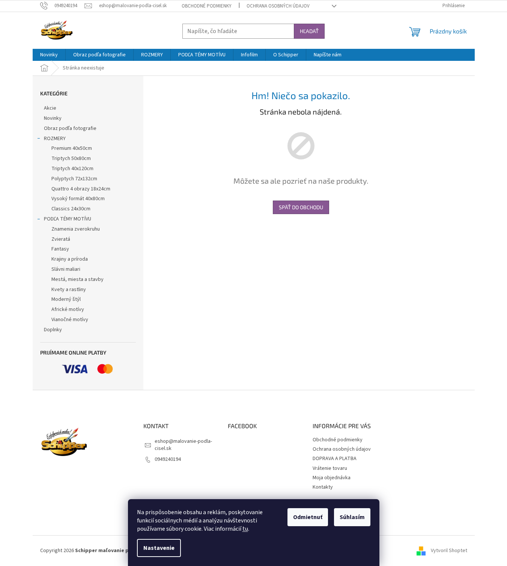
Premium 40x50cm (71, 148)
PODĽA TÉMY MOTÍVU (67, 219)
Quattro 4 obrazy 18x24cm (80, 189)
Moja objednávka (332, 477)
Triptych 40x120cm (72, 168)
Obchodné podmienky (207, 6)
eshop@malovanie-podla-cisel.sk (183, 445)
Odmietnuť (307, 517)
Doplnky (53, 330)
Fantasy (60, 249)
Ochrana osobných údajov (278, 6)
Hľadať (309, 31)
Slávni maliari (65, 269)
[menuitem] (49, 55)
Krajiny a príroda (69, 259)
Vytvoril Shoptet (449, 550)
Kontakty (323, 487)
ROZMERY (55, 138)
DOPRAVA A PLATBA (335, 458)
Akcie (50, 108)
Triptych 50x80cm (71, 158)
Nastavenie (159, 548)
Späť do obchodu (301, 207)
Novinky (53, 118)
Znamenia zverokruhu (75, 229)
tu (245, 529)
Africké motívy (67, 309)
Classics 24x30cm (70, 209)
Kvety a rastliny (68, 289)
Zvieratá (60, 239)
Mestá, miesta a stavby (77, 279)
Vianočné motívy (69, 319)
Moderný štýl (66, 299)
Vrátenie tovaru (330, 468)
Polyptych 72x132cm (74, 179)
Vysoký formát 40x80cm (78, 198)
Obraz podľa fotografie (70, 128)
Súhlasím (352, 517)
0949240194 (168, 459)
